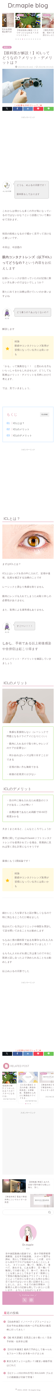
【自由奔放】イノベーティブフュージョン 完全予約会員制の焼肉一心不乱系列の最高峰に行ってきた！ (30, 1326)
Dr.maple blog (28, 5)
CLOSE (45, 414)
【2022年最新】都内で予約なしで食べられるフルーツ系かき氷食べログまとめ (29, 1351)
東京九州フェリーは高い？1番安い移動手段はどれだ (29, 1363)
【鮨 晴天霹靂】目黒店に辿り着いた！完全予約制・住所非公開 (29, 1339)
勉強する (7, 47)
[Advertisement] (28, 148)
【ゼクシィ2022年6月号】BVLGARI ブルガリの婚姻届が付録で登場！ (30, 1375)
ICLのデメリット (22, 435)
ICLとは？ (19, 423)
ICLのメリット (21, 429)
